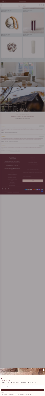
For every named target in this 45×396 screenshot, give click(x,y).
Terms (34, 394)
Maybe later (3, 392)
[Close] (43, 370)
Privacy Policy (31, 394)
